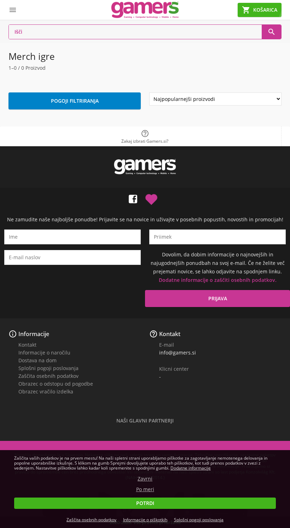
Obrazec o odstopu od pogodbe (55, 383)
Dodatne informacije (190, 468)
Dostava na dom (37, 360)
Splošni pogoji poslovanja (48, 368)
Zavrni (145, 478)
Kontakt (27, 344)
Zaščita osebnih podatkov (48, 376)
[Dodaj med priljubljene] (151, 197)
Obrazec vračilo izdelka (45, 391)
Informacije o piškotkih (145, 520)
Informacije (33, 334)
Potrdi (145, 503)
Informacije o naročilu (44, 352)
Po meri (145, 489)
